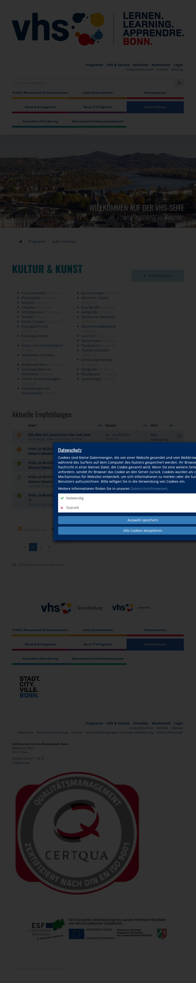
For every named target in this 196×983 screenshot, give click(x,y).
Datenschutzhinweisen (149, 488)
